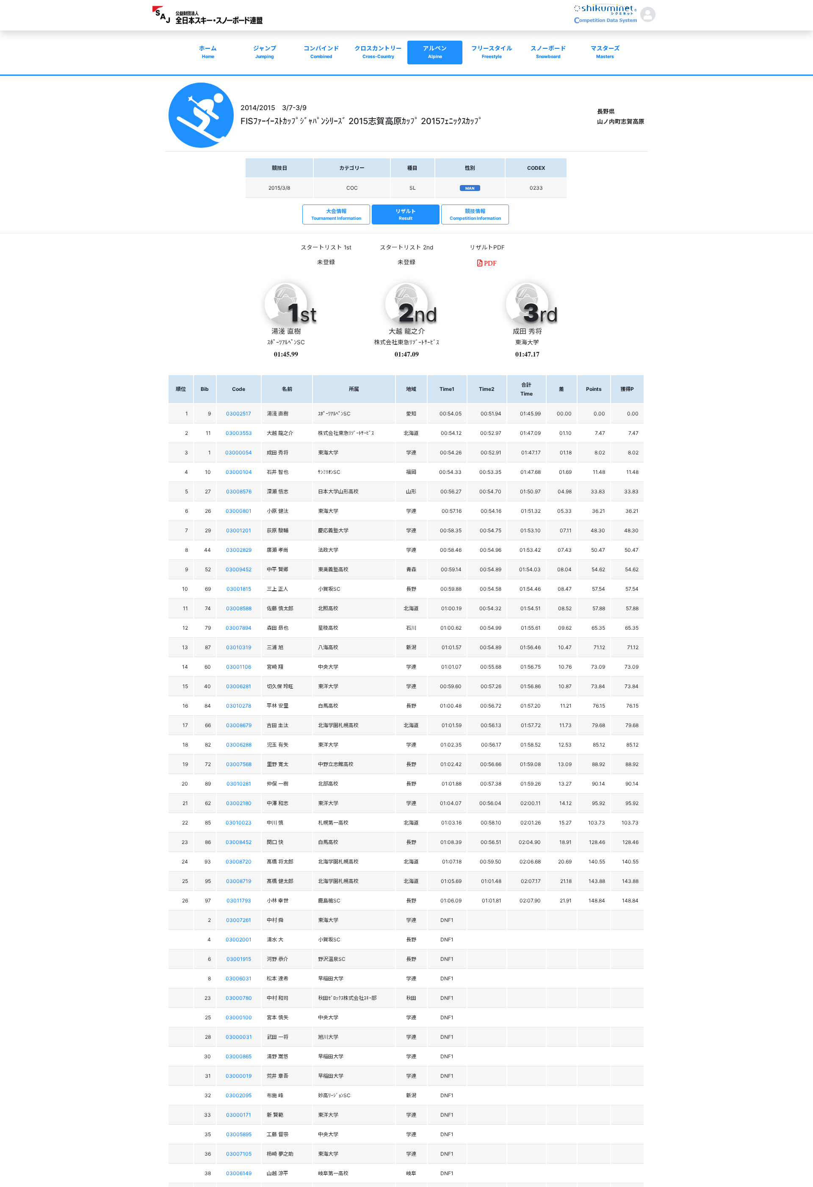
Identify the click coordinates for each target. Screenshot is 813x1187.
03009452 (239, 569)
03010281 (239, 783)
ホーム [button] (208, 52)
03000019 (239, 1076)
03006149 (239, 1173)
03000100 (239, 1017)
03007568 (239, 764)
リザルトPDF (487, 247)
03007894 (239, 628)
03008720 (239, 861)
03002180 (239, 803)
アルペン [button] (435, 52)
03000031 (239, 1037)
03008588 (239, 608)
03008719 (238, 881)
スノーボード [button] (548, 52)
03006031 (239, 978)
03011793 (239, 900)
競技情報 (475, 214)
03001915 (239, 959)
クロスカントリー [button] (378, 52)
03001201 (238, 530)
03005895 (239, 1134)
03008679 (239, 725)
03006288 (239, 745)
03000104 (239, 472)
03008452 (239, 842)
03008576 (239, 491)
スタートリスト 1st (326, 247)
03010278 (238, 706)
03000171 (238, 1115)
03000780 (239, 998)
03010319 (238, 647)
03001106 (238, 667)
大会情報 (336, 214)
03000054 (238, 452)
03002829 (239, 550)
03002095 (239, 1095)
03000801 (239, 511)
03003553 (239, 433)
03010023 (239, 822)
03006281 (238, 686)
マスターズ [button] (605, 52)
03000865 (239, 1056)
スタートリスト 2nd (406, 247)
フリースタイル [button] (491, 52)
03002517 (238, 413)
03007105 (239, 1154)
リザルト (405, 214)
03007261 (238, 920)
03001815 (239, 589)
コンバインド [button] (321, 52)
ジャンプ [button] (265, 52)
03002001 (239, 939)
